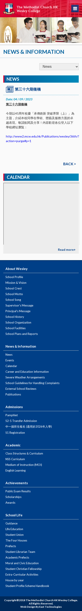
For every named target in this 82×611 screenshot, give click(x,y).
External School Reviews (20, 388)
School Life (14, 515)
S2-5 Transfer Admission (21, 421)
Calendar (11, 366)
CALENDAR (18, 177)
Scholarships (13, 497)
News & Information (20, 346)
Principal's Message (17, 311)
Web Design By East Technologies (41, 606)
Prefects (10, 546)
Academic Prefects (17, 557)
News (8, 354)
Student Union (14, 534)
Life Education (14, 529)
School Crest (13, 288)
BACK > (69, 164)
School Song (13, 299)
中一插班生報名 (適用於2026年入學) (28, 426)
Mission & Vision (15, 282)
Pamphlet (11, 415)
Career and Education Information (27, 371)
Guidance (11, 523)
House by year (14, 580)
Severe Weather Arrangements (25, 377)
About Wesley (16, 269)
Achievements (16, 483)
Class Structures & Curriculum (24, 453)
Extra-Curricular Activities (21, 574)
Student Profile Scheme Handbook (27, 586)
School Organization (18, 322)
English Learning (15, 470)
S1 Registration (15, 432)
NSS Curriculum (15, 459)
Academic (13, 445)
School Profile (14, 277)
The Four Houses (16, 540)
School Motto (14, 294)
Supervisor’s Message (19, 305)
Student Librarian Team (20, 552)
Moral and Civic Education (22, 563)
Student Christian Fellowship (23, 569)
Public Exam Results (18, 491)
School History (14, 317)
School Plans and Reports (21, 334)
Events (9, 360)
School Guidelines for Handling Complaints (32, 383)
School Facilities (15, 328)
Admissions (14, 407)
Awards (10, 502)
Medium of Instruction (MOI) (23, 465)
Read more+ (67, 249)
